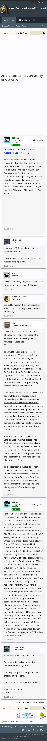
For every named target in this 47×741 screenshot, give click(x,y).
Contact (27, 730)
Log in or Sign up (37, 2)
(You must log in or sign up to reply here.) (30, 702)
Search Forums (8, 26)
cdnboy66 (16, 240)
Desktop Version (36, 726)
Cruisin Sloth (18, 647)
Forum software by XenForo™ (11, 738)
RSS (43, 730)
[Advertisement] (23, 53)
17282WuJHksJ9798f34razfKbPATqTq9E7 (19, 721)
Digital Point (28, 736)
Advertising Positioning (14, 736)
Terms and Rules (30, 734)
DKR (13, 323)
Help (36, 730)
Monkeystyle (8, 727)
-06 (13, 273)
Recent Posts (21, 26)
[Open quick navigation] (44, 33)
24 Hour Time (22, 727)
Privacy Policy (41, 734)
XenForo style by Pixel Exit (29, 738)
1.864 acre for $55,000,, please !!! (19, 655)
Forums (10, 20)
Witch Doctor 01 (19, 296)
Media (24, 20)
